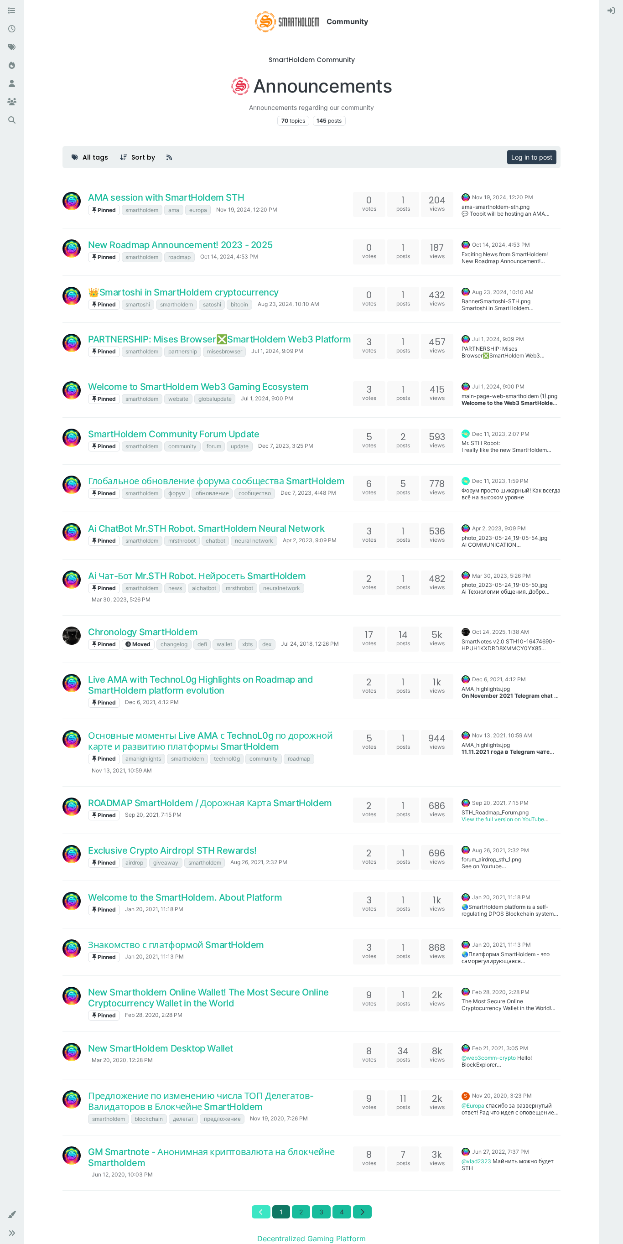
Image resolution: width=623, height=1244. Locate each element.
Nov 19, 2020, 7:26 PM (279, 1118)
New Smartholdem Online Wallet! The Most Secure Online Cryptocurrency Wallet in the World (208, 998)
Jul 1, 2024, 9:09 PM (277, 350)
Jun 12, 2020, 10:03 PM (122, 1174)
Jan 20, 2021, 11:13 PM (154, 956)
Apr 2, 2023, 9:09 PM (310, 540)
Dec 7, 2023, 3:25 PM (285, 445)
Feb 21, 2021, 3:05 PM (500, 1048)
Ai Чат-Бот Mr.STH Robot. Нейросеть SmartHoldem (197, 575)
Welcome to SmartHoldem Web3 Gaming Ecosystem (198, 386)
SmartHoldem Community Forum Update (173, 434)
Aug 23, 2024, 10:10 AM (288, 304)
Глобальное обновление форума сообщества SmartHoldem (216, 481)
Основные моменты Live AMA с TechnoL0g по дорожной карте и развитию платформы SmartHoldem (210, 741)
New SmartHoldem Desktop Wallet (160, 1048)
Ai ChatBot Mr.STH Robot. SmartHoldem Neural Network (206, 528)
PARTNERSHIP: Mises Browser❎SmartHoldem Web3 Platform (219, 339)
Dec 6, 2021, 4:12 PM (152, 702)
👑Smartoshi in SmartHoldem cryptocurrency (183, 292)
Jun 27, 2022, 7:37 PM (500, 1151)
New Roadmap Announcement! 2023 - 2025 (180, 244)
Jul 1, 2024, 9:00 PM (267, 398)
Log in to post (531, 157)
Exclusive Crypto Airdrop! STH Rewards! (172, 850)
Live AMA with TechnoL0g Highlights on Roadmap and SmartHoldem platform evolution (200, 685)
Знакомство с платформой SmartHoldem (176, 944)
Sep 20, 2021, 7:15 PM (153, 814)
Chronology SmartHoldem (142, 632)
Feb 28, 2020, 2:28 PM (153, 1014)
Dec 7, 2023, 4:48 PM (308, 492)
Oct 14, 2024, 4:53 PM (229, 256)
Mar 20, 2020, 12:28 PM (122, 1060)
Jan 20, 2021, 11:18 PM (154, 909)
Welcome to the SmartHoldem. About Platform (185, 897)
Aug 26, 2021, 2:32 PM (258, 862)
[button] (12, 1215)
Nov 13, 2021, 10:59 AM (122, 770)
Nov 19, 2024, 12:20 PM (246, 209)
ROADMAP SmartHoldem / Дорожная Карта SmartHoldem (210, 803)
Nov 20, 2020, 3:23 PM (502, 1095)
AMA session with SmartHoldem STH (166, 197)
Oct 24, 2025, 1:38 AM (500, 631)
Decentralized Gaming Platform (311, 1238)
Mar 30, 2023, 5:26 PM (121, 599)
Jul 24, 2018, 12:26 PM (310, 643)
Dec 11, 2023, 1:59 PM (500, 480)
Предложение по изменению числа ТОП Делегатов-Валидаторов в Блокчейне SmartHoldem (201, 1101)
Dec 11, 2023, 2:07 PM (501, 433)
